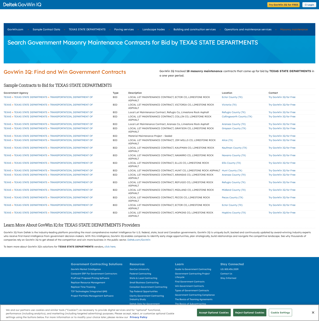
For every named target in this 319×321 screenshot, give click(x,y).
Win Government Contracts (189, 286)
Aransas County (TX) (234, 124)
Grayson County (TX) (234, 128)
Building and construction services (195, 29)
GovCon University (139, 269)
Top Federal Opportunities (144, 291)
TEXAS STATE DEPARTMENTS (87, 29)
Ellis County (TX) (231, 162)
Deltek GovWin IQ (134, 4)
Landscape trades (154, 29)
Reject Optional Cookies (249, 312)
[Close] (313, 312)
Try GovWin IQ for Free (282, 97)
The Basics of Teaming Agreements (193, 299)
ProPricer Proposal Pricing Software (90, 278)
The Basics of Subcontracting (190, 303)
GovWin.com (15, 29)
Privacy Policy (138, 317)
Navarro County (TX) (234, 155)
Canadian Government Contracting (148, 287)
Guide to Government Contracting (193, 269)
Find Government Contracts (190, 281)
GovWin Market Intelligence (86, 269)
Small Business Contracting (144, 282)
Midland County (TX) (234, 189)
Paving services (124, 29)
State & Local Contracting (143, 278)
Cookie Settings (280, 312)
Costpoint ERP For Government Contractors (94, 273)
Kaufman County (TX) (234, 147)
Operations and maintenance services (248, 29)
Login (311, 4)
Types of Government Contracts (192, 290)
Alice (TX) (227, 140)
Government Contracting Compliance (195, 294)
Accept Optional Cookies (214, 312)
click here (109, 246)
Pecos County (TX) (232, 197)
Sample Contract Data (46, 29)
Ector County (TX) (232, 97)
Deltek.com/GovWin (138, 239)
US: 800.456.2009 (229, 269)
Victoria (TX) (229, 104)
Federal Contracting (140, 273)
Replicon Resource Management (88, 282)
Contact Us (226, 273)
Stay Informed (228, 278)
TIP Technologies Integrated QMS (89, 291)
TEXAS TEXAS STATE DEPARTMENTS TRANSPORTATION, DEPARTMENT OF (48, 97)
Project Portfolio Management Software (92, 295)
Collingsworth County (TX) (237, 116)
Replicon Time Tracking (83, 287)
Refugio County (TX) (234, 112)
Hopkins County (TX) (234, 212)
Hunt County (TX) (232, 170)
